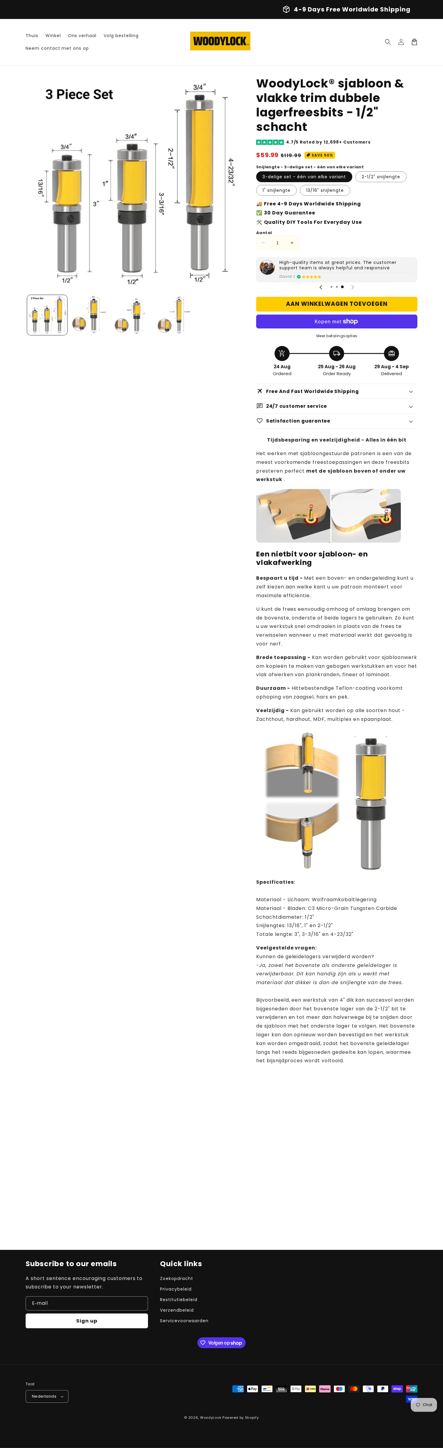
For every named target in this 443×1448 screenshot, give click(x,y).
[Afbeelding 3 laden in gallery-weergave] (133, 315)
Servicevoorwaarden (184, 1321)
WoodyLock (210, 1417)
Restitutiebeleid (178, 1300)
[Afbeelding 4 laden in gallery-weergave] (176, 315)
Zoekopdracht (176, 1278)
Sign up (86, 1320)
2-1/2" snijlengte (381, 177)
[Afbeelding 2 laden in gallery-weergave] (90, 315)
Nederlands (44, 1396)
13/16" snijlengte (325, 190)
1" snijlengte (276, 190)
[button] (387, 42)
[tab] (331, 287)
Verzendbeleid (176, 1310)
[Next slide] (352, 287)
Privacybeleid (175, 1289)
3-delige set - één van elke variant (304, 177)
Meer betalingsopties (336, 335)
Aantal (264, 233)
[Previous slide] (321, 287)
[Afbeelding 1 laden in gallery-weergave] (47, 315)
